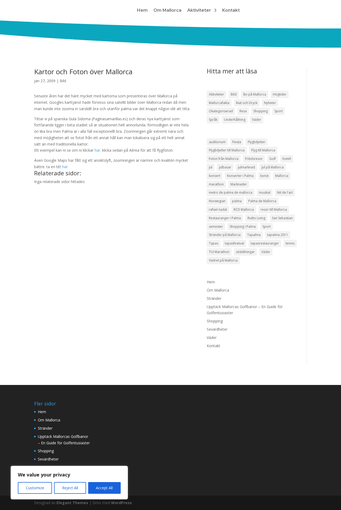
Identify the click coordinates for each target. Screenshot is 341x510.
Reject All (70, 487)
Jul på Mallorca (273, 167)
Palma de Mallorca (262, 201)
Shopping (260, 111)
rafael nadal (218, 209)
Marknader (238, 184)
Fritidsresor (254, 158)
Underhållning (234, 119)
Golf (272, 158)
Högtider (279, 94)
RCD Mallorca (244, 209)
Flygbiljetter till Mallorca (227, 150)
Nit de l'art (285, 192)
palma (237, 201)
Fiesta (236, 142)
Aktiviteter (199, 10)
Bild (63, 80)
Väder (256, 119)
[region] (69, 482)
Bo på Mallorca (254, 94)
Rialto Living (256, 218)
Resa (243, 111)
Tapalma (254, 235)
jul (210, 167)
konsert (214, 175)
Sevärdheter (217, 329)
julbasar (225, 167)
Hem (142, 10)
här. (65, 166)
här (97, 150)
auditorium (217, 142)
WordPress (121, 502)
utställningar (245, 252)
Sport (278, 111)
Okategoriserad (221, 111)
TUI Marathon (219, 252)
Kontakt (231, 10)
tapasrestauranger (265, 243)
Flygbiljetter (256, 142)
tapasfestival (234, 243)
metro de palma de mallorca (230, 192)
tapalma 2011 (277, 235)
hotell (286, 158)
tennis (290, 243)
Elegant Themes (72, 502)
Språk (213, 119)
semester (216, 226)
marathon (216, 184)
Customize (35, 487)
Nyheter (270, 103)
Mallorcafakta (219, 103)
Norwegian (217, 201)
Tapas (213, 243)
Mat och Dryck (246, 103)
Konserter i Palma (240, 175)
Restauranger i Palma (225, 218)
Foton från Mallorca (223, 158)
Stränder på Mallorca (225, 235)
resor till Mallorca (274, 209)
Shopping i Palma (243, 226)
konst (264, 175)
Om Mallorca (167, 10)
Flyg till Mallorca (263, 150)
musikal (264, 192)
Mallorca (281, 175)
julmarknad (246, 167)
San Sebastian (282, 218)
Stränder (214, 298)
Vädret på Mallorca (223, 260)
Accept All (104, 487)
